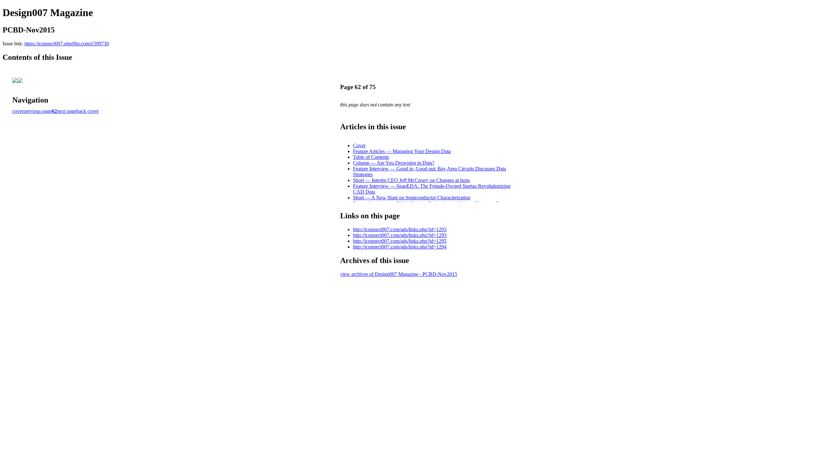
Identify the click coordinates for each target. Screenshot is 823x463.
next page (67, 111)
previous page (37, 111)
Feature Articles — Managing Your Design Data (402, 151)
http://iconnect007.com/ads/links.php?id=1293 (400, 229)
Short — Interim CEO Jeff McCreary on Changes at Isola (411, 180)
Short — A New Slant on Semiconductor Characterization (411, 197)
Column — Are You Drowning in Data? (393, 163)
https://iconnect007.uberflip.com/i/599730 (66, 43)
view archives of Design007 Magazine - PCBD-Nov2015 (398, 274)
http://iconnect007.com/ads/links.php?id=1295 (400, 241)
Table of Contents (371, 157)
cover (17, 111)
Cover (359, 145)
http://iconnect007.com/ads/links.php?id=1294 (400, 247)
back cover (88, 111)
